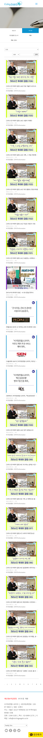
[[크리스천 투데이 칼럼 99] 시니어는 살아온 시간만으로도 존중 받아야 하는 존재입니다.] (21, 450)
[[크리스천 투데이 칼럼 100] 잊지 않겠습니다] (21, 415)
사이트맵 (21, 698)
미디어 (30, 30)
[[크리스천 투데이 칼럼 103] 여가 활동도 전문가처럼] (21, 174)
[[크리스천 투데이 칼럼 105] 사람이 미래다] (21, 106)
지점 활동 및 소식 (13, 35)
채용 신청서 (14, 40)
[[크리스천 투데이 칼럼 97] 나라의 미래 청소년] (21, 518)
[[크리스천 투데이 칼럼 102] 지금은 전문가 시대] (21, 209)
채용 (30, 35)
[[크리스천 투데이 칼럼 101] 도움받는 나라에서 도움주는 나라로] (21, 243)
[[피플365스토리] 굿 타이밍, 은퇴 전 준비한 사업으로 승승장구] (21, 312)
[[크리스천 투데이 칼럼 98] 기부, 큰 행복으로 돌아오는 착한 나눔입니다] (21, 484)
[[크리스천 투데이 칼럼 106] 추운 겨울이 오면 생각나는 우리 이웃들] (21, 71)
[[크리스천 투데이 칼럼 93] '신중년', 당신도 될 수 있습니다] (21, 656)
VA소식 (14, 30)
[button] (15, 91)
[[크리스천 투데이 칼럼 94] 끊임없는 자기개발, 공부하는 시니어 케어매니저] (21, 621)
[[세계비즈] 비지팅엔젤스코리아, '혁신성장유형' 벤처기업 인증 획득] (21, 381)
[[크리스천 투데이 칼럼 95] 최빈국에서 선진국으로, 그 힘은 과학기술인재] (21, 587)
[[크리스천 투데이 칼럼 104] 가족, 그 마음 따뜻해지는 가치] (21, 140)
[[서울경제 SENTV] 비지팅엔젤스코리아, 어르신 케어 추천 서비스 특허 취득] (21, 346)
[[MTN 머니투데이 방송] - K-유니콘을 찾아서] (21, 277)
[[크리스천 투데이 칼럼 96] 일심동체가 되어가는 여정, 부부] (21, 553)
